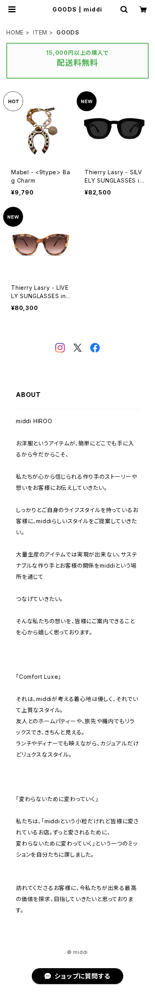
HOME (15, 32)
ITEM (40, 32)
